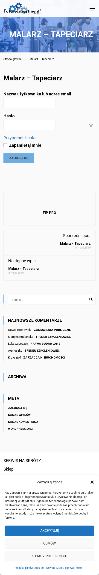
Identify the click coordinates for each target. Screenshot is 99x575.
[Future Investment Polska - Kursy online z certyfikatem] (22, 9)
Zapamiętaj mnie (24, 145)
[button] (92, 482)
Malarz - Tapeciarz (75, 243)
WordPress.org (20, 428)
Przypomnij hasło (19, 137)
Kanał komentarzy (23, 421)
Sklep (8, 469)
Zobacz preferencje (49, 556)
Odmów (49, 543)
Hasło (9, 115)
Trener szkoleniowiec (53, 336)
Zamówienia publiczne (52, 330)
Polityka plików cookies (29, 567)
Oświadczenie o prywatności (64, 567)
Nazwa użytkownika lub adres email (37, 93)
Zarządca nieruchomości (44, 357)
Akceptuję (49, 531)
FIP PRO (49, 213)
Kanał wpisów (19, 415)
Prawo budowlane (45, 343)
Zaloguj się (17, 408)
